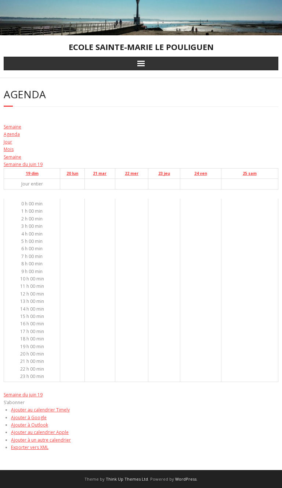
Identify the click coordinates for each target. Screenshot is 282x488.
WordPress (185, 479)
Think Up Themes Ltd (127, 479)
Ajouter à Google (29, 417)
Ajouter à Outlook (29, 425)
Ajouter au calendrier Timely (40, 410)
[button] (14, 402)
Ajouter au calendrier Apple (40, 432)
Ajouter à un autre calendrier (41, 440)
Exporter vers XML (29, 447)
